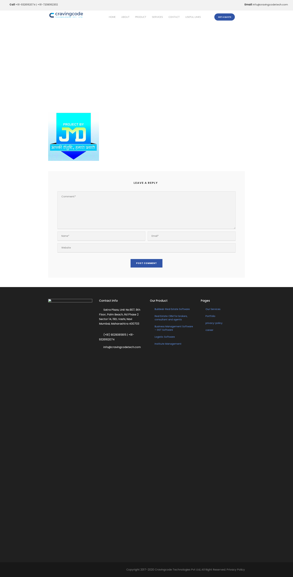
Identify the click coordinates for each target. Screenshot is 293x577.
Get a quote (224, 17)
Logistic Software (165, 337)
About (125, 17)
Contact (174, 17)
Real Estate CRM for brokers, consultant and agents (171, 317)
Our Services (213, 309)
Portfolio (210, 316)
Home (112, 17)
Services (157, 17)
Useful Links (193, 17)
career (209, 330)
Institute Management (168, 343)
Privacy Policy (236, 570)
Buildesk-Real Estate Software (172, 309)
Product (140, 17)
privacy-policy (214, 323)
